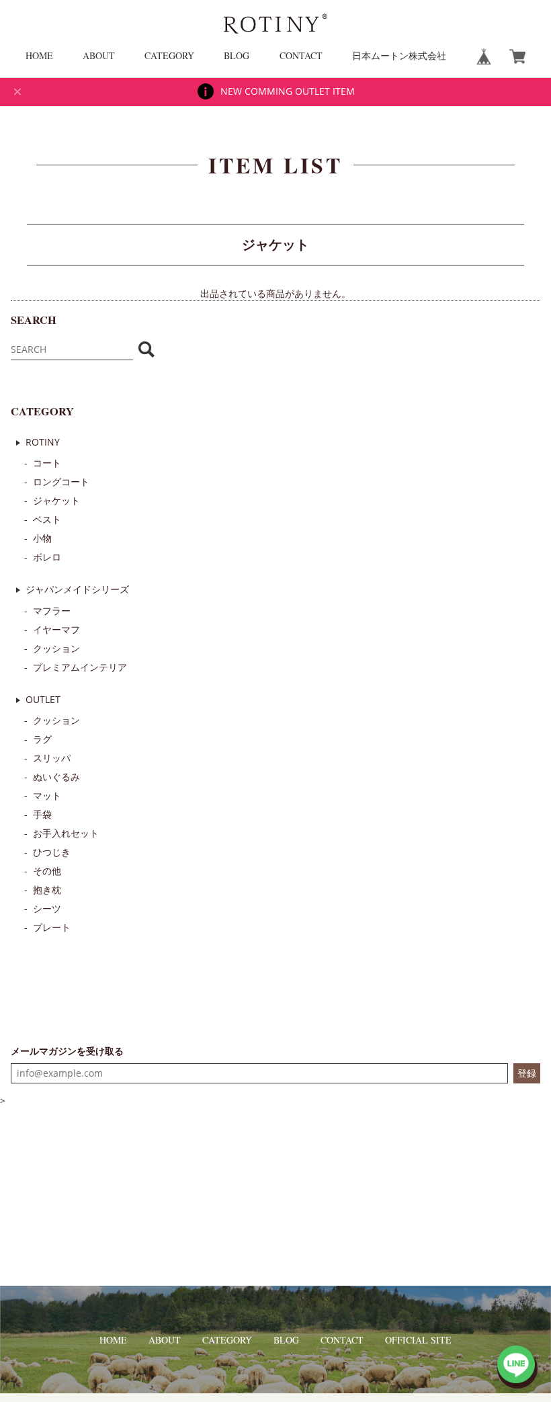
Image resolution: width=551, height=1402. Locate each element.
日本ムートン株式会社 (399, 55)
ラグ (42, 739)
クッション (56, 648)
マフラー (52, 610)
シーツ (47, 908)
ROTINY (43, 442)
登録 (526, 1073)
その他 (47, 870)
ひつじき (52, 852)
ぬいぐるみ (56, 776)
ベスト (47, 519)
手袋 (42, 814)
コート (47, 462)
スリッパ (52, 757)
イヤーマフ (56, 629)
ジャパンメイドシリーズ (77, 589)
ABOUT (99, 55)
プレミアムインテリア (80, 667)
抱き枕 (47, 889)
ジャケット (56, 500)
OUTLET (43, 699)
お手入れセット (66, 833)
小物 (42, 538)
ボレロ (47, 556)
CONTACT (301, 55)
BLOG (236, 55)
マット (47, 795)
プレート (52, 927)
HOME (39, 55)
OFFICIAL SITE (418, 1339)
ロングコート (61, 481)
